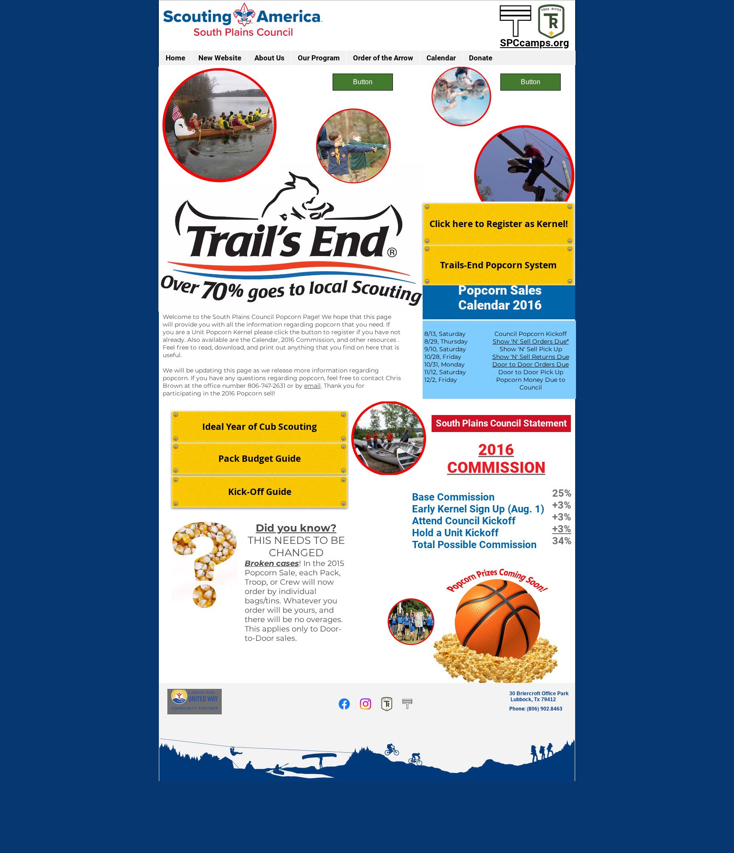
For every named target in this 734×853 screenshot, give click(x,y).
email (312, 386)
